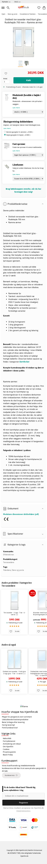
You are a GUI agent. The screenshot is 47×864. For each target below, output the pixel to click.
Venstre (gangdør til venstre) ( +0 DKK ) (19, 132)
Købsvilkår (7, 738)
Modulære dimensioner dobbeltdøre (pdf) (21, 514)
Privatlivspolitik (9, 752)
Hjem (3, 14)
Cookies (6, 749)
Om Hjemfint (8, 746)
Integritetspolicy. (23, 811)
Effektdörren (8, 554)
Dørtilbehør (24, 361)
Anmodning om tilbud (12, 744)
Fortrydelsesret (9, 741)
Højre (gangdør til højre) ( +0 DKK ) (18, 135)
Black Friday (8, 755)
